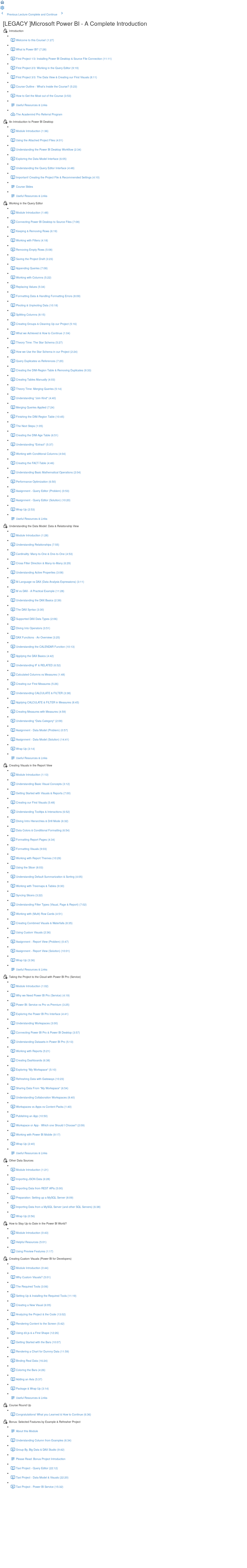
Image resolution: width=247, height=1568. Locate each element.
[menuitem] (2, 9)
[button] (2, 3)
